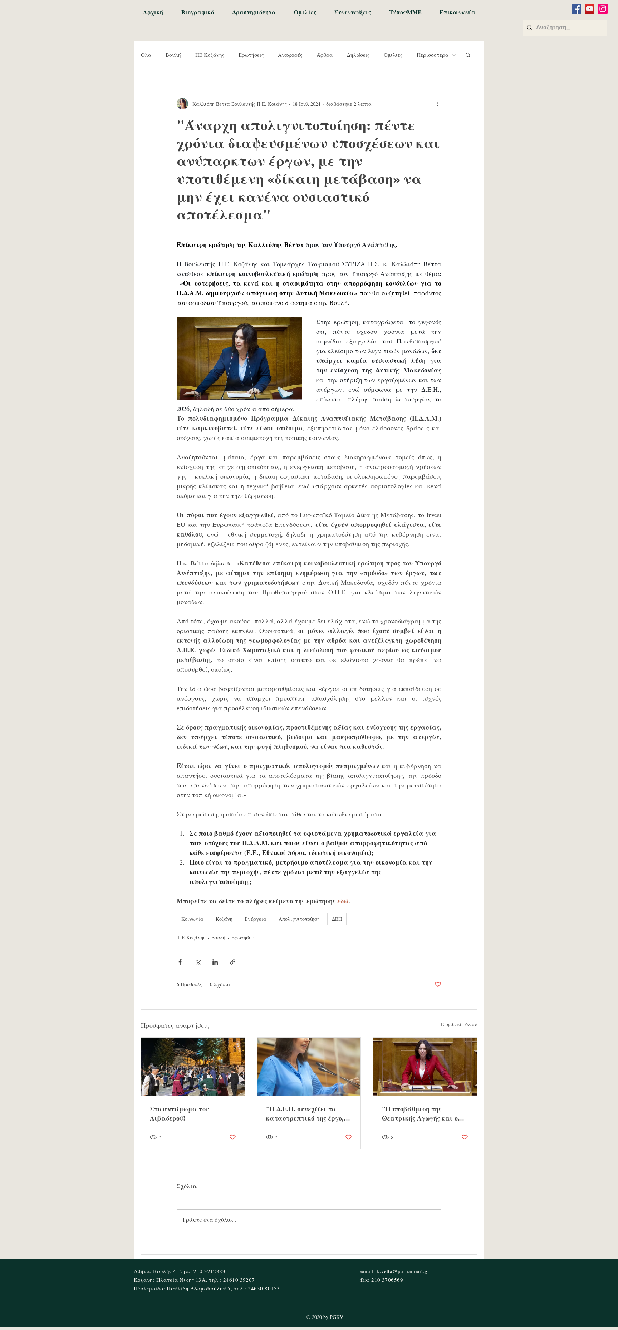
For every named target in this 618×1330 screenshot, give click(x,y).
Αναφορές (290, 54)
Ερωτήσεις (251, 54)
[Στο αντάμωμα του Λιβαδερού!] (193, 1067)
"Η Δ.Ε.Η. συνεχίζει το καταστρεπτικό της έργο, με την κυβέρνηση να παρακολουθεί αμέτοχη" (305, 1113)
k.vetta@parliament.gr (403, 1271)
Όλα (146, 54)
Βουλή (173, 54)
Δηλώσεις (358, 54)
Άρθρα (325, 54)
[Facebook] (576, 9)
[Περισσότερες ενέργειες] (437, 103)
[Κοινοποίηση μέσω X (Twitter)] (197, 962)
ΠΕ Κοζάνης (209, 54)
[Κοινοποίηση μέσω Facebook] (180, 962)
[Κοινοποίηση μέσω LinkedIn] (215, 962)
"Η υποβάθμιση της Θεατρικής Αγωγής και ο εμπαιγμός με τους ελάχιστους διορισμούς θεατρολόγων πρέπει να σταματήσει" (420, 1113)
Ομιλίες (393, 54)
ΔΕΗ (337, 918)
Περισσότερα (432, 54)
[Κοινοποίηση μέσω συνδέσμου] (232, 962)
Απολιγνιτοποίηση (299, 918)
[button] (468, 55)
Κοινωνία (192, 918)
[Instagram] (603, 9)
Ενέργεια (255, 918)
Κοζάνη (224, 918)
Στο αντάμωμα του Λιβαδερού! (179, 1113)
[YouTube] (589, 9)
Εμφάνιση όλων (459, 1024)
